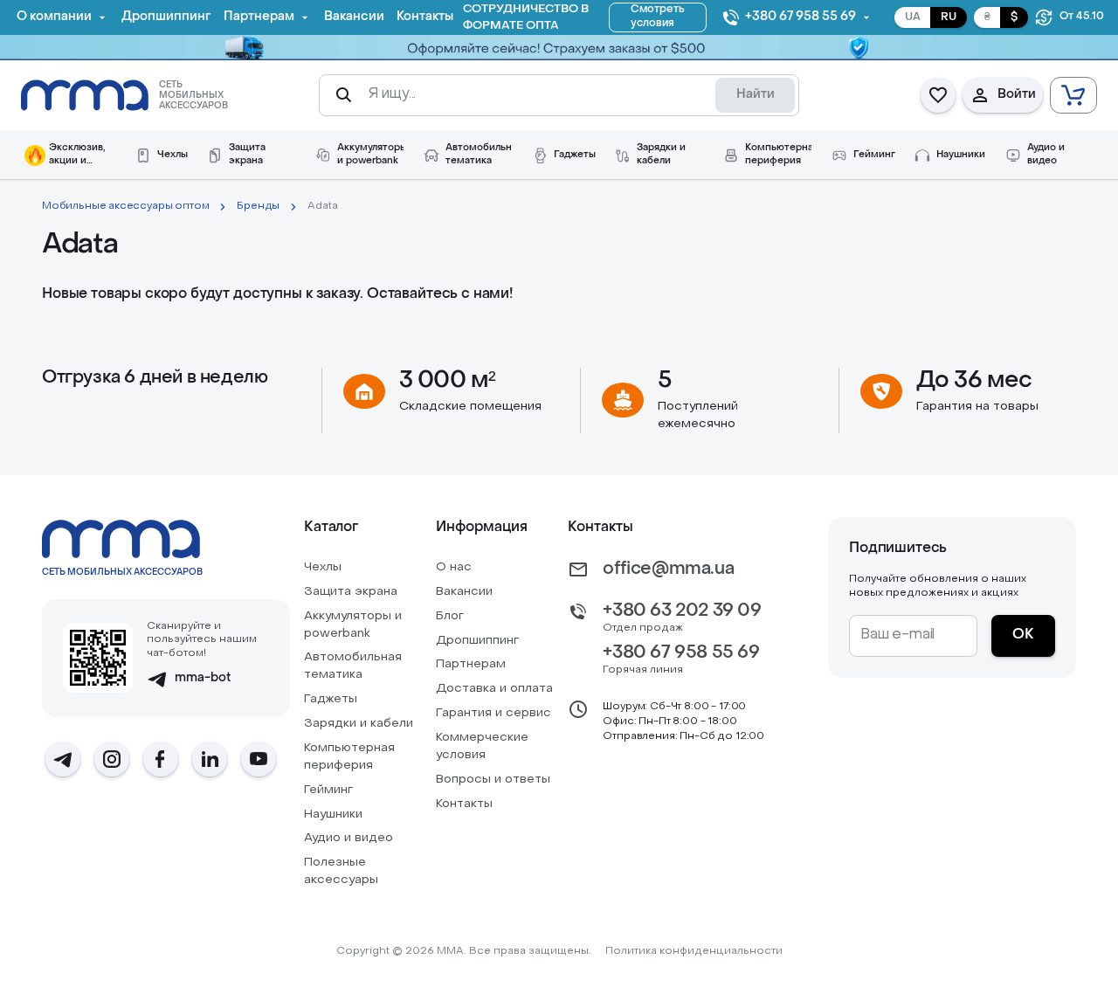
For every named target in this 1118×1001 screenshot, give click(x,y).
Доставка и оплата (494, 688)
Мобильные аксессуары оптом (125, 206)
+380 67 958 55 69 (681, 653)
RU (948, 17)
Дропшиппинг (477, 640)
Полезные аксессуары (341, 871)
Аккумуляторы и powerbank (353, 625)
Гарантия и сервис (493, 713)
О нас (454, 567)
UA (913, 17)
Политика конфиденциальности (694, 951)
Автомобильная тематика (353, 666)
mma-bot (203, 678)
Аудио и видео (348, 838)
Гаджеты (330, 699)
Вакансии (464, 591)
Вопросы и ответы (493, 779)
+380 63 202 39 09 (682, 611)
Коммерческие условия (482, 746)
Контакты (464, 804)
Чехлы (323, 567)
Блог (450, 616)
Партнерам (471, 664)
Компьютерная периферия (349, 756)
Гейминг (328, 790)
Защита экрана (350, 591)
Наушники (333, 814)
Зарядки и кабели (358, 723)
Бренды (258, 206)
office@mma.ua (668, 569)
